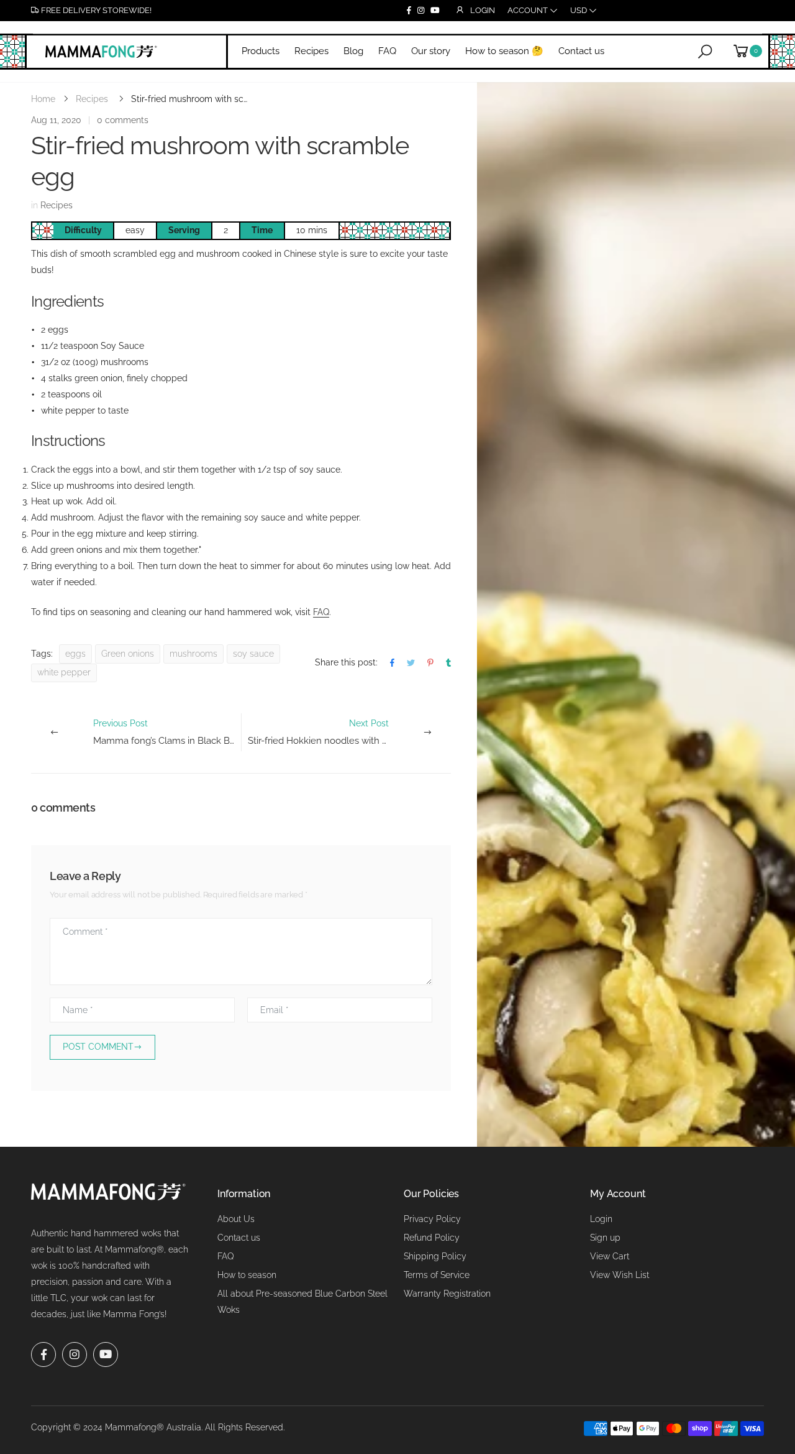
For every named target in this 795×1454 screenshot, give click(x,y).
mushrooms (193, 654)
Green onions (127, 654)
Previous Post (167, 732)
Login (601, 1219)
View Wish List (619, 1275)
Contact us (238, 1238)
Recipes (92, 99)
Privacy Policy (432, 1219)
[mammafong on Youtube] (435, 10)
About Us (236, 1219)
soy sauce (253, 654)
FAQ (321, 612)
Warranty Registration (447, 1294)
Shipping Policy (435, 1256)
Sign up (605, 1238)
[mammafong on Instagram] (420, 10)
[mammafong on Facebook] (409, 10)
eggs (75, 654)
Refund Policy (432, 1238)
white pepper (64, 672)
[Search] (705, 51)
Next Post (349, 732)
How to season (246, 1275)
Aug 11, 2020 (56, 120)
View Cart (609, 1256)
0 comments (122, 120)
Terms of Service (437, 1275)
